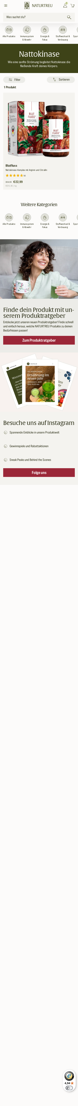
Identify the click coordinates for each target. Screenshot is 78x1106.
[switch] (69, 1088)
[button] (6, 5)
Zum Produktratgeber (39, 340)
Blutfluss (11, 166)
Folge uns (39, 472)
